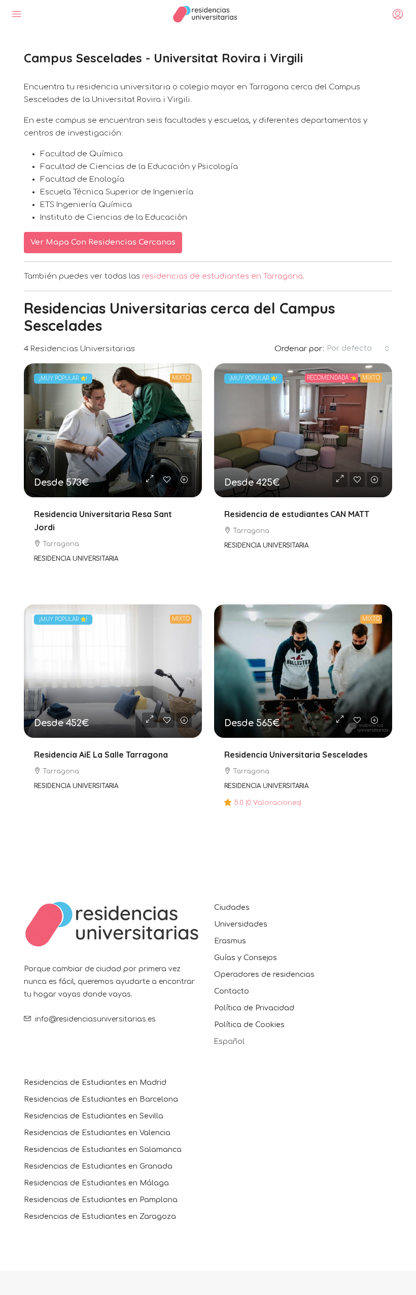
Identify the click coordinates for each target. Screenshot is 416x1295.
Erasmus (230, 941)
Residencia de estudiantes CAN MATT (296, 514)
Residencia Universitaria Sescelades (295, 754)
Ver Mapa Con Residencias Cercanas (103, 242)
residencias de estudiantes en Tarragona (222, 276)
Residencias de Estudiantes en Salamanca (103, 1149)
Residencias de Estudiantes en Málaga (96, 1183)
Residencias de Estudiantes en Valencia (97, 1133)
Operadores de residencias (264, 974)
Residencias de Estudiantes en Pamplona (101, 1200)
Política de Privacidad (254, 1008)
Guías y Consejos (245, 958)
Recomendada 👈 (331, 378)
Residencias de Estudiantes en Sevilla (93, 1116)
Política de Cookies (249, 1025)
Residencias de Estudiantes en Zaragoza (100, 1216)
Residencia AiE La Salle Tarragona (101, 754)
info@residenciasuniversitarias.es (95, 1019)
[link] (113, 430)
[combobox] (358, 348)
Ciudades (232, 907)
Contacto (231, 991)
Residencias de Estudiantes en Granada (98, 1166)
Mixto (181, 378)
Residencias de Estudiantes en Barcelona (101, 1099)
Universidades (240, 924)
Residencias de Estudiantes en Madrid (95, 1082)
